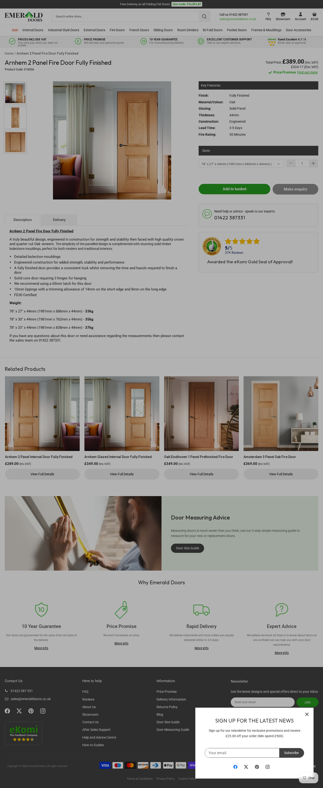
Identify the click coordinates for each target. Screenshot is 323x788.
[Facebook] (235, 766)
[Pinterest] (257, 766)
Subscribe (291, 753)
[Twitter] (246, 766)
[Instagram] (268, 766)
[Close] (307, 714)
